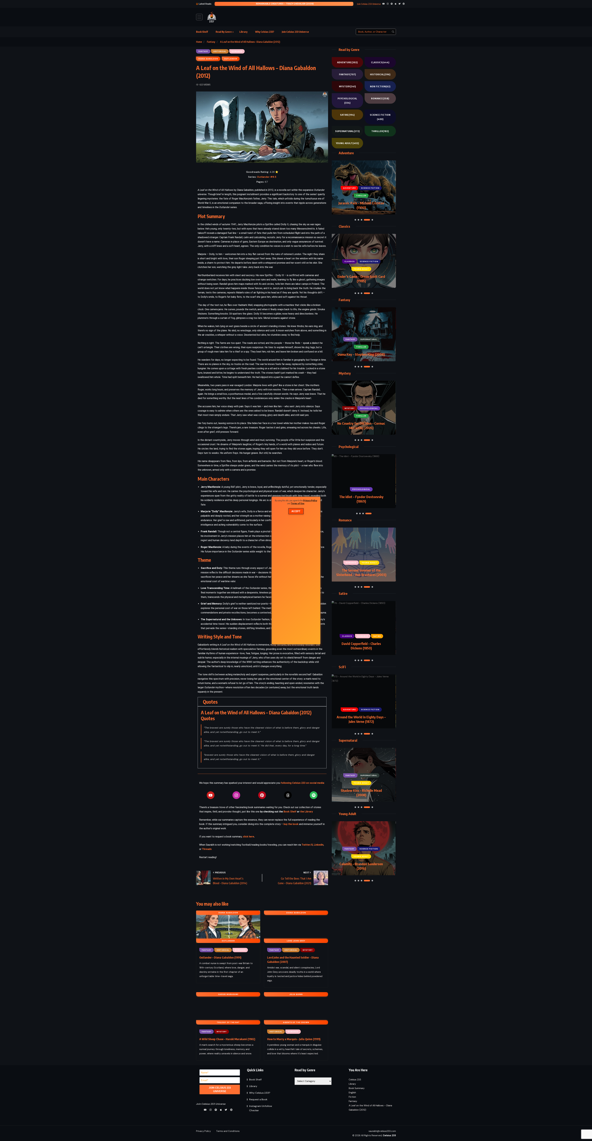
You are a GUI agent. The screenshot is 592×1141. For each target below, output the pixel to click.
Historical (380, 74)
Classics (380, 62)
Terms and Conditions (228, 1131)
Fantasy (211, 41)
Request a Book (258, 1099)
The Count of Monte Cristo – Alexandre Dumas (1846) (361, 425)
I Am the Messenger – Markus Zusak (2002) (361, 499)
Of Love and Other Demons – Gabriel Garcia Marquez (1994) (361, 278)
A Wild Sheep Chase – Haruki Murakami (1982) (227, 1039)
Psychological (347, 100)
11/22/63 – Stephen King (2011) (361, 721)
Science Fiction (380, 116)
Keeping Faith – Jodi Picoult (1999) (361, 574)
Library (243, 31)
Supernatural (347, 131)
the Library (306, 811)
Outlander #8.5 (266, 176)
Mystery (347, 86)
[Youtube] (210, 795)
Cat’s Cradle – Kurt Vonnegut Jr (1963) (361, 645)
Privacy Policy (310, 500)
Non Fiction (380, 86)
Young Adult (347, 143)
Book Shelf (202, 31)
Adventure (347, 62)
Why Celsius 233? (264, 31)
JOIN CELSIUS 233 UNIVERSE (220, 1089)
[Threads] (288, 795)
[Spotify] (313, 795)
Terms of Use (297, 503)
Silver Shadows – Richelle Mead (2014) (361, 792)
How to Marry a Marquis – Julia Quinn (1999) (293, 1039)
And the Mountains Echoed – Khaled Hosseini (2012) (279, 3)
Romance (380, 98)
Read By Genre (224, 31)
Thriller (380, 131)
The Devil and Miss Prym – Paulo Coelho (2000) (361, 352)
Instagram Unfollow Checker (260, 1108)
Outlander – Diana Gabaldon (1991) (220, 957)
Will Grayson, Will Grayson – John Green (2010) (361, 866)
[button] (355, 220)
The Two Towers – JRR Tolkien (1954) (361, 205)
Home (199, 41)
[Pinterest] (262, 795)
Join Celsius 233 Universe (295, 31)
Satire (347, 114)
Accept (296, 511)
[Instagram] (236, 795)
